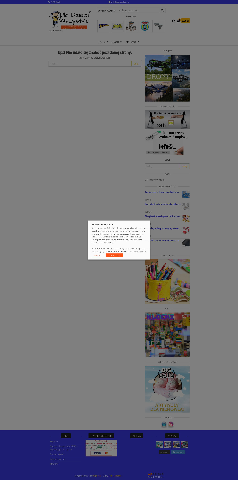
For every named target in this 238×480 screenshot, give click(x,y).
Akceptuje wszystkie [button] (114, 255)
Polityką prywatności (140, 251)
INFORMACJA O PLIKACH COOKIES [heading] (103, 224)
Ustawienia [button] (97, 255)
